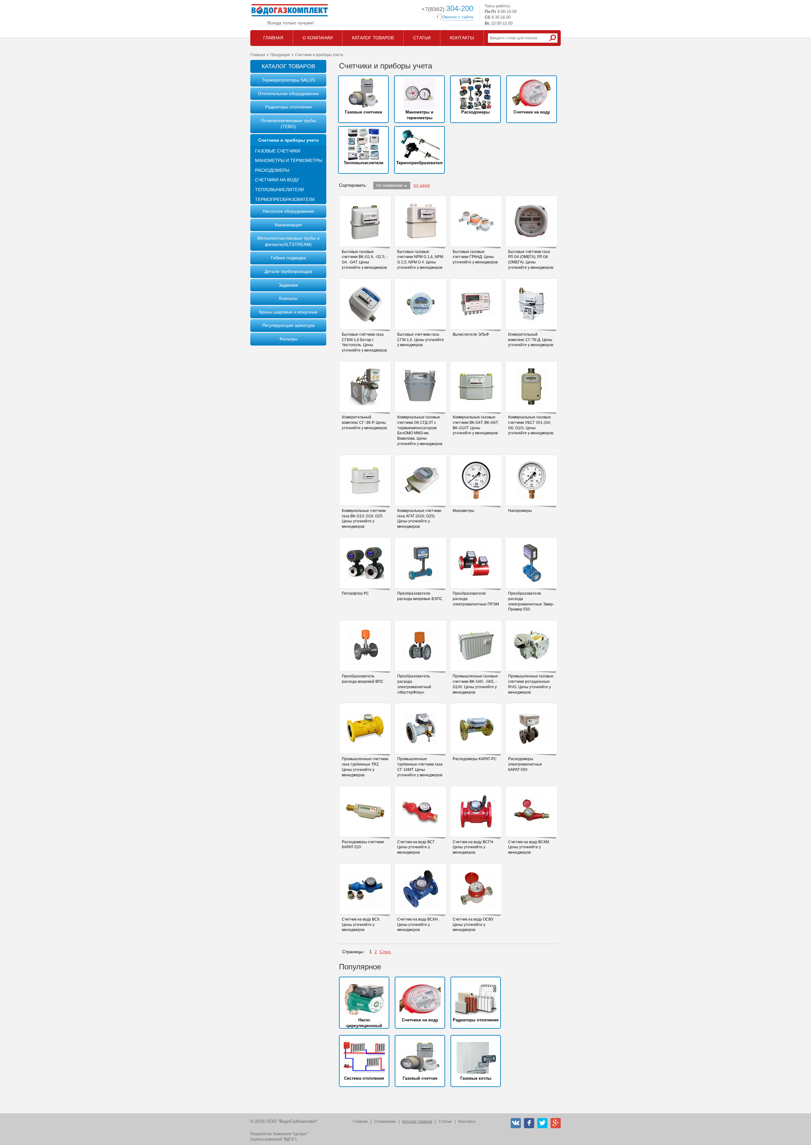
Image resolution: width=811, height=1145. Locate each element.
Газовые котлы (475, 1078)
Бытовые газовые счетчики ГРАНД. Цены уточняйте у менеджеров (475, 257)
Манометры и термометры (288, 160)
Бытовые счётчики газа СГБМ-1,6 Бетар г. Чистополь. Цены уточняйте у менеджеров (364, 342)
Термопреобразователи (285, 199)
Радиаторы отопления (288, 106)
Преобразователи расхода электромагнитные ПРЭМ (476, 598)
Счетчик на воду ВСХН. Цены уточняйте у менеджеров (418, 924)
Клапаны (288, 298)
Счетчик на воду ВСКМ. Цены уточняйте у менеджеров (529, 847)
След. (386, 951)
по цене (421, 185)
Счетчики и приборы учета (288, 140)
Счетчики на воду (277, 179)
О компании (385, 1121)
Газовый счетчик (420, 1078)
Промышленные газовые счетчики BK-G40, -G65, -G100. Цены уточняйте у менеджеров (475, 684)
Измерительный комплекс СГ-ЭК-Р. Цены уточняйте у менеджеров (364, 422)
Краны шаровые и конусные (288, 311)
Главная (257, 55)
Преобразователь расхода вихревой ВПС (363, 679)
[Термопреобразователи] (419, 144)
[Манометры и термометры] (419, 93)
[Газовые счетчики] (363, 93)
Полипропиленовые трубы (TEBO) (288, 123)
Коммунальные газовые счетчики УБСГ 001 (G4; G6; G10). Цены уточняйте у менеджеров (530, 425)
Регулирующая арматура (288, 325)
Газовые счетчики (277, 150)
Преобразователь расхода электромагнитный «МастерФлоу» (414, 684)
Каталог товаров (417, 1121)
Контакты (467, 1121)
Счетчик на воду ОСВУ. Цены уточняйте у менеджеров (473, 924)
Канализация (288, 224)
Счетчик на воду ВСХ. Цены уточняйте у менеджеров (361, 924)
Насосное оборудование (288, 211)
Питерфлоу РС (355, 593)
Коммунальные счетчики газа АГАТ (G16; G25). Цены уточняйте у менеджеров (419, 518)
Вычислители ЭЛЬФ (471, 334)
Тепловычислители (279, 189)
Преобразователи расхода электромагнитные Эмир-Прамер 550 (531, 601)
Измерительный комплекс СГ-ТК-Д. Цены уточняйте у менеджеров (530, 339)
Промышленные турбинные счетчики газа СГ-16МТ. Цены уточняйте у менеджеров (420, 767)
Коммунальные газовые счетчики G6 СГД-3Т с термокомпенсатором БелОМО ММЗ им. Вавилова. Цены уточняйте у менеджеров (419, 430)
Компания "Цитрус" (290, 1134)
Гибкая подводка (288, 257)
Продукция (280, 55)
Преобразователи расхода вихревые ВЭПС (420, 596)
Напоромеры (520, 510)
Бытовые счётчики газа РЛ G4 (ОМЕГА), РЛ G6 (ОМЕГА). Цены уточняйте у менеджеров (530, 259)
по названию (389, 185)
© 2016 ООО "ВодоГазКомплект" (284, 1121)
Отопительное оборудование (288, 93)
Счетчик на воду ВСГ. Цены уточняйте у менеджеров (416, 847)
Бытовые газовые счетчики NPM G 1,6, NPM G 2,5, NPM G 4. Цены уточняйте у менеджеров (420, 259)
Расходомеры (272, 170)
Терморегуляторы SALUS (288, 79)
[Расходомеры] (475, 93)
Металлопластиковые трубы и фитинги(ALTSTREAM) (288, 241)
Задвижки (288, 285)
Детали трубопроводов (288, 271)
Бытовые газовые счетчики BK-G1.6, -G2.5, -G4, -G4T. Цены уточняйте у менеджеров (365, 259)
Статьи (445, 1121)
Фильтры (288, 338)
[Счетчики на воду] (531, 93)
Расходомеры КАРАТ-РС (475, 759)
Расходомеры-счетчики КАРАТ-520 (363, 845)
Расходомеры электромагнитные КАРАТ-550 (525, 764)
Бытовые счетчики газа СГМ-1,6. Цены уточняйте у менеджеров (420, 339)
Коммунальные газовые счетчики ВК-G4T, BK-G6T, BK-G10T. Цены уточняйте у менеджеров (476, 425)
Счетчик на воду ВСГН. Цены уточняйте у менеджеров (473, 847)
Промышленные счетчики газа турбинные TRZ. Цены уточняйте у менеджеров (365, 767)
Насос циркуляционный (364, 1023)
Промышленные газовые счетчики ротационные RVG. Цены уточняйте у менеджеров (530, 684)
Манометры (463, 510)
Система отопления (364, 1078)
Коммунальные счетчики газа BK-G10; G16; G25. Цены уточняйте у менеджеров (364, 518)
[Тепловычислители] (363, 144)
